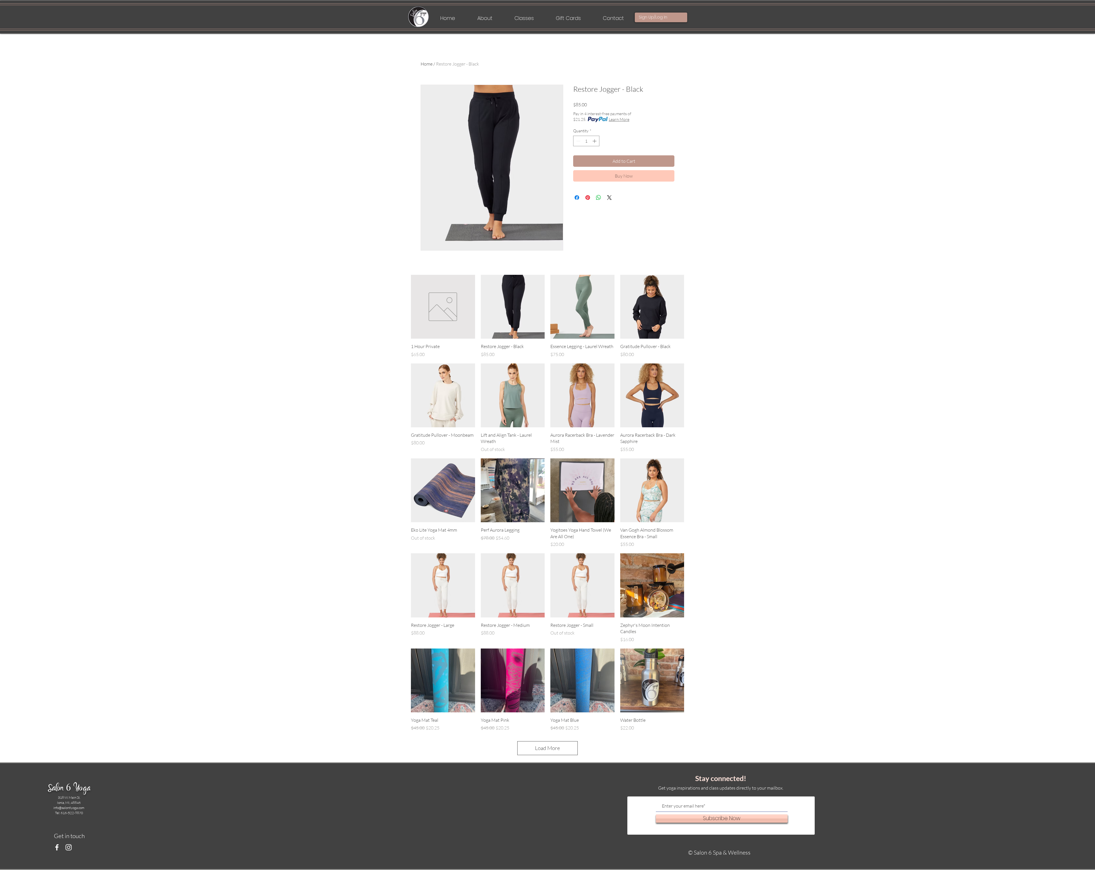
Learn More (619, 119)
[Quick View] (443, 307)
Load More (547, 748)
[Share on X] (609, 197)
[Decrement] (577, 141)
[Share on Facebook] (576, 197)
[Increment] (595, 141)
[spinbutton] (586, 141)
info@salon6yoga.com (68, 808)
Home (427, 64)
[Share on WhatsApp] (598, 197)
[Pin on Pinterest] (587, 197)
